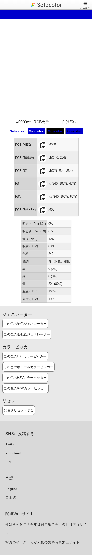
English (11, 489)
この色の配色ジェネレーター (25, 324)
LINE (9, 462)
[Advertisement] (46, 69)
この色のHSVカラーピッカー (25, 377)
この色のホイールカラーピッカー (28, 367)
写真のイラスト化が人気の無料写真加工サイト (42, 542)
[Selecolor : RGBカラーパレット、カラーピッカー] (46, 4)
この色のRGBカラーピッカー (25, 388)
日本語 (10, 498)
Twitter (11, 444)
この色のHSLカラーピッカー (25, 356)
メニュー (85, 7)
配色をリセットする (18, 410)
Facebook (13, 453)
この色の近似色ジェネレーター (27, 334)
